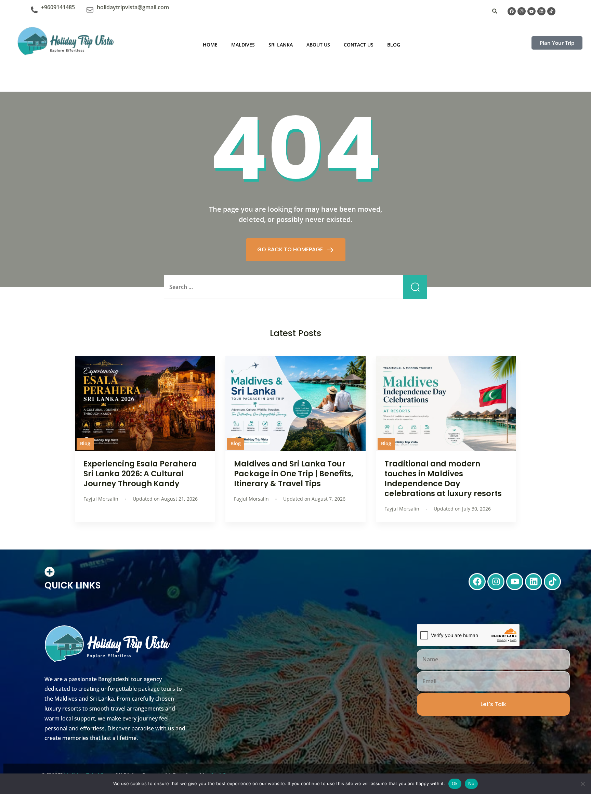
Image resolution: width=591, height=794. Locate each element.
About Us (318, 44)
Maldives (243, 44)
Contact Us (358, 44)
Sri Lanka (280, 44)
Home (210, 44)
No (471, 783)
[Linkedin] (541, 11)
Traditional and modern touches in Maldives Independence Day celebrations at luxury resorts (443, 478)
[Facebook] (512, 11)
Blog (393, 44)
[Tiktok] (551, 11)
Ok (455, 783)
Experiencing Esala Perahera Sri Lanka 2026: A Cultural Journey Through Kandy (140, 473)
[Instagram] (521, 11)
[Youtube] (531, 11)
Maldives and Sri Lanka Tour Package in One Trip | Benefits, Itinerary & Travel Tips (293, 473)
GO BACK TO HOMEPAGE (290, 249)
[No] (582, 783)
